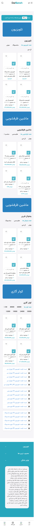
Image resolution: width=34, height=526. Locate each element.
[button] (28, 153)
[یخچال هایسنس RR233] (24, 261)
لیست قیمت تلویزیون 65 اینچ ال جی (17, 377)
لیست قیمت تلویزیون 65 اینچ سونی (17, 399)
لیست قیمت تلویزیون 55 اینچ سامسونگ (15, 417)
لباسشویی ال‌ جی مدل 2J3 (9, 183)
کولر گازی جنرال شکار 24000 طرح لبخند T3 (9, 355)
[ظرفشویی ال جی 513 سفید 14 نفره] (24, 174)
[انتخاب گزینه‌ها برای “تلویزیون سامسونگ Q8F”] (28, 92)
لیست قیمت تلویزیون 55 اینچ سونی (17, 395)
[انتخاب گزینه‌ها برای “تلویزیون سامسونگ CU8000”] (14, 63)
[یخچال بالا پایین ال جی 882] (10, 261)
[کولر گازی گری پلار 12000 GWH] (10, 321)
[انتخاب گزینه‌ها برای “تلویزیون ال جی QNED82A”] (14, 92)
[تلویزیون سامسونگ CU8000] (10, 59)
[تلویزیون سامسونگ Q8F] (24, 88)
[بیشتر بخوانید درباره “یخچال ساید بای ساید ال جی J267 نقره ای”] (28, 239)
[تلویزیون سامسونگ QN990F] (24, 59)
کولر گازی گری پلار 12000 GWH (9, 330)
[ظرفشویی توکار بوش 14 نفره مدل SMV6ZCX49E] (24, 149)
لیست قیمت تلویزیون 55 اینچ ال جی (17, 373)
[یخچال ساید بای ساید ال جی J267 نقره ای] (24, 235)
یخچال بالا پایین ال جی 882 (9, 274)
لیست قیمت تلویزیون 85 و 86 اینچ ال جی (15, 385)
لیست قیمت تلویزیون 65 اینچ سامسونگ (15, 421)
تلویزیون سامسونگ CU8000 (9, 73)
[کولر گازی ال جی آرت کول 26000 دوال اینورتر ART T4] (24, 347)
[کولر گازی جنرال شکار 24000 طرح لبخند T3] (10, 347)
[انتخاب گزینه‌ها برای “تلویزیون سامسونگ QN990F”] (28, 63)
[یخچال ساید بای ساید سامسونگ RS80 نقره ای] (10, 235)
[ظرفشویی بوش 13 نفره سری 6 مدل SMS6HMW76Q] (10, 149)
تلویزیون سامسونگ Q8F (24, 101)
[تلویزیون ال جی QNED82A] (10, 88)
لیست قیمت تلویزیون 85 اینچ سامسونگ (15, 428)
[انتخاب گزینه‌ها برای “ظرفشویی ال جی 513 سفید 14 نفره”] (28, 178)
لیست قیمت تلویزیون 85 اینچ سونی (17, 406)
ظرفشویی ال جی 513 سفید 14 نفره (24, 187)
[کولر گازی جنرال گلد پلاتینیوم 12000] (24, 321)
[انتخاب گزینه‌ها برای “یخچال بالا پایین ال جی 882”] (14, 265)
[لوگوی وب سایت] (17, 3)
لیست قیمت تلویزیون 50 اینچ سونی (17, 391)
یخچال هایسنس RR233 (24, 269)
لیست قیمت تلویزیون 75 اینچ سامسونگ (15, 424)
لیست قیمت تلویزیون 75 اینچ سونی (17, 403)
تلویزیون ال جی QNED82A (9, 101)
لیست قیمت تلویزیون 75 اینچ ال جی (17, 381)
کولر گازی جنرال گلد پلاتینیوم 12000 (24, 330)
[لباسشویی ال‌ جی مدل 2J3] (10, 174)
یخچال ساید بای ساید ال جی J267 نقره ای (24, 243)
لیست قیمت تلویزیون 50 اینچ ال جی (17, 369)
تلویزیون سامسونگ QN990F (24, 73)
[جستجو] (2, 3)
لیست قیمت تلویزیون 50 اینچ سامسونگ (15, 413)
